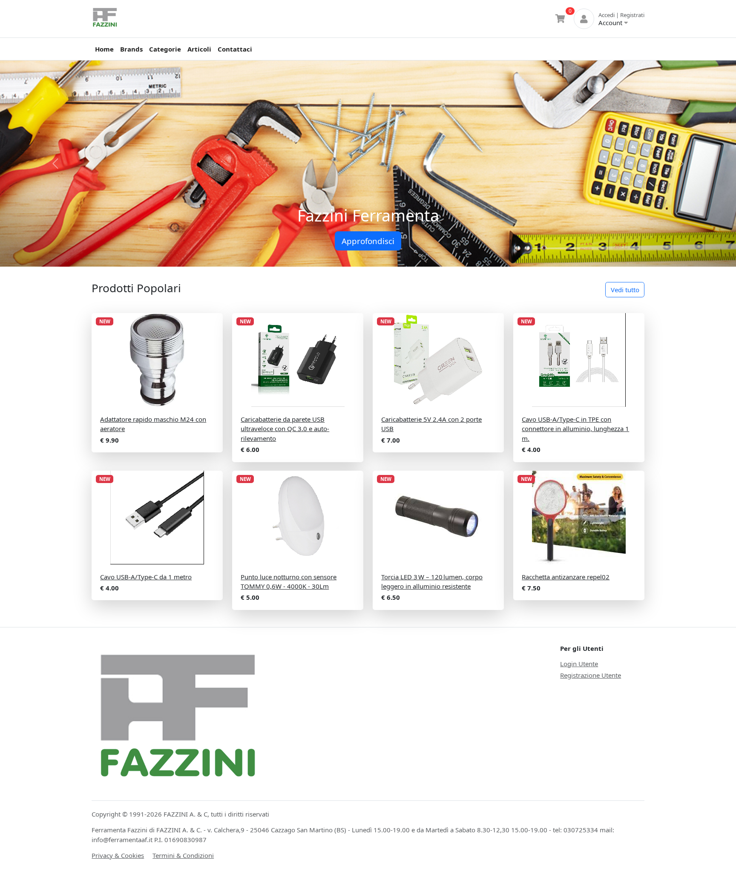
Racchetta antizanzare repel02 (566, 576)
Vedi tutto (625, 289)
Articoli (199, 49)
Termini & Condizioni (183, 855)
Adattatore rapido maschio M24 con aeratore (153, 424)
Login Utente (579, 663)
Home (104, 49)
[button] (55, 163)
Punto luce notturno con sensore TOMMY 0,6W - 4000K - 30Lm (288, 581)
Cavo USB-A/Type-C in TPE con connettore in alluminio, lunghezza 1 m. (575, 429)
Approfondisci (368, 241)
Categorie (165, 49)
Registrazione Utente (590, 675)
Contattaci (235, 49)
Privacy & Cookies (118, 855)
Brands (131, 49)
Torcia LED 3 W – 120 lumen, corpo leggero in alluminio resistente (432, 581)
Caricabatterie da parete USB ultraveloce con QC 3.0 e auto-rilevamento (285, 429)
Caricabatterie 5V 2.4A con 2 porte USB (431, 424)
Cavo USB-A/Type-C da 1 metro (146, 576)
